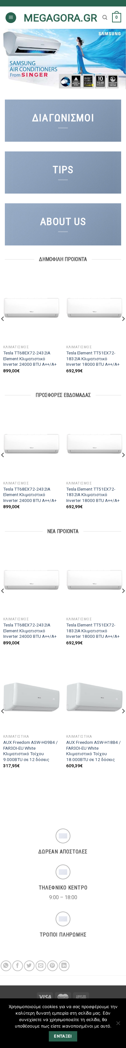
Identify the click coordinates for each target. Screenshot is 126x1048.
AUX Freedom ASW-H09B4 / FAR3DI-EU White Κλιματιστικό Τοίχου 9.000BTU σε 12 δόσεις (30, 751)
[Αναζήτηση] (104, 17)
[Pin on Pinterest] (52, 965)
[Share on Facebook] (17, 965)
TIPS (63, 169)
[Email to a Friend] (41, 965)
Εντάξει (63, 1036)
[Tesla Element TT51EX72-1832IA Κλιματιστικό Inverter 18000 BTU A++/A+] (94, 308)
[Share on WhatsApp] (6, 965)
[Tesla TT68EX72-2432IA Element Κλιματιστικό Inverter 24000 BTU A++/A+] (31, 308)
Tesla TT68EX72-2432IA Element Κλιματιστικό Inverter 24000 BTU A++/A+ (30, 358)
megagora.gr (60, 18)
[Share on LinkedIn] (64, 965)
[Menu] (10, 17)
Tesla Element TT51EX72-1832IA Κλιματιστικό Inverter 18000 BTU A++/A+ (93, 358)
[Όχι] (118, 1025)
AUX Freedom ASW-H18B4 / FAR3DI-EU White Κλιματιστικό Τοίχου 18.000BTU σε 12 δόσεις (93, 751)
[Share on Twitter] (29, 965)
